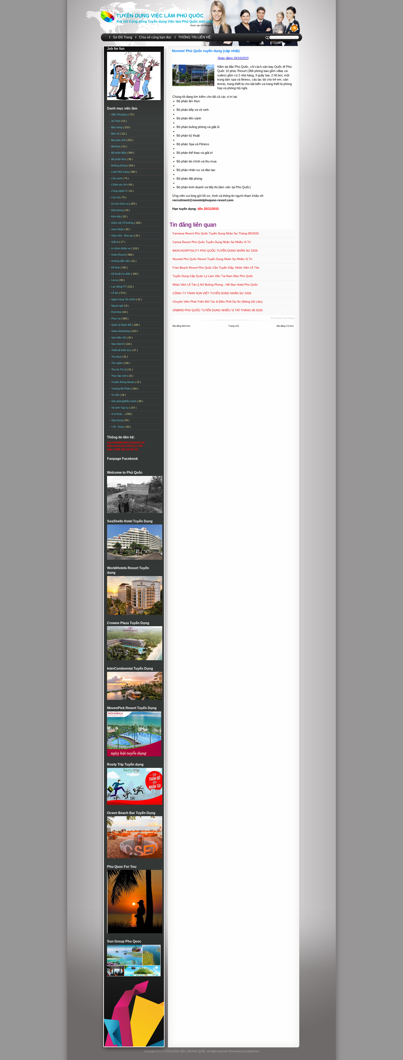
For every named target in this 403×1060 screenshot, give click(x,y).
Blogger (208, 25)
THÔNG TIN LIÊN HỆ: (195, 37)
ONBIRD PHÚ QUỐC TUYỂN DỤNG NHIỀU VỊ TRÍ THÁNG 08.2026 (218, 310)
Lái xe (115, 280)
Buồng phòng (119, 165)
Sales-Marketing (121, 331)
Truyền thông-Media (123, 382)
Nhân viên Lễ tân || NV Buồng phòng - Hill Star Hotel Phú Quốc (215, 284)
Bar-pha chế (118, 140)
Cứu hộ (115, 197)
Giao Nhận (117, 229)
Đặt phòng (117, 210)
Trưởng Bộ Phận (121, 388)
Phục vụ (116, 318)
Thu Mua (116, 356)
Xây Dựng (117, 420)
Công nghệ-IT (119, 191)
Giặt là (115, 241)
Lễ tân (115, 292)
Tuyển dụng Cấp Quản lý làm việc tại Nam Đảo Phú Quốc (213, 276)
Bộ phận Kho (119, 159)
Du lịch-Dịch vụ (120, 203)
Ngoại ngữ (117, 305)
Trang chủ (233, 326)
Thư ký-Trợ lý (119, 369)
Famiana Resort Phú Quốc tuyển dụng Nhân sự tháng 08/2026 (216, 233)
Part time (116, 312)
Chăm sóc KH (119, 184)
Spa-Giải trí (118, 343)
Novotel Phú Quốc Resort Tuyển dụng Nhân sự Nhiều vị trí (212, 259)
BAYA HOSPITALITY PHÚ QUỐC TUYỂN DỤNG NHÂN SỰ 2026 (215, 250)
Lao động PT (119, 286)
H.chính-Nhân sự (121, 248)
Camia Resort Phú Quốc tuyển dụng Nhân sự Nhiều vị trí (212, 242)
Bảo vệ (115, 133)
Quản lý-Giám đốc (121, 324)
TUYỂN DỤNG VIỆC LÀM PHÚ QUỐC (160, 15)
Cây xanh (117, 178)
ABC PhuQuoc (119, 114)
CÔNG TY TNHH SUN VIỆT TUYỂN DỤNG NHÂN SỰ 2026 (212, 293)
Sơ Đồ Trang (122, 37)
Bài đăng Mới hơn (181, 326)
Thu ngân (117, 363)
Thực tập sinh (119, 375)
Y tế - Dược (118, 426)
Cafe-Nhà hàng (120, 171)
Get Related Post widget (283, 318)
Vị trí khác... (118, 414)
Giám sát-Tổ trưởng (122, 222)
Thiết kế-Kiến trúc (121, 350)
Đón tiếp (116, 216)
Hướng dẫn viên (121, 261)
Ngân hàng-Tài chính (123, 299)
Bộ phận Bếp (119, 152)
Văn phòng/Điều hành (124, 401)
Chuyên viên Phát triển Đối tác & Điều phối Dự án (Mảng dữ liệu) (218, 301)
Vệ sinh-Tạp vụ (120, 407)
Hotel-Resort (118, 254)
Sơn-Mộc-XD (119, 337)
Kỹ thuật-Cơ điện (121, 273)
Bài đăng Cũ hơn (285, 326)
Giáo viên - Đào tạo (122, 235)
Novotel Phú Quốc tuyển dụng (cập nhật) (206, 51)
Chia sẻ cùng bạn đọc (155, 37)
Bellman (116, 146)
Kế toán (116, 267)
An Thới (116, 121)
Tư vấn (115, 394)
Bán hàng (117, 127)
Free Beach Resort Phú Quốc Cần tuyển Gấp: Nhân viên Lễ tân (216, 267)
